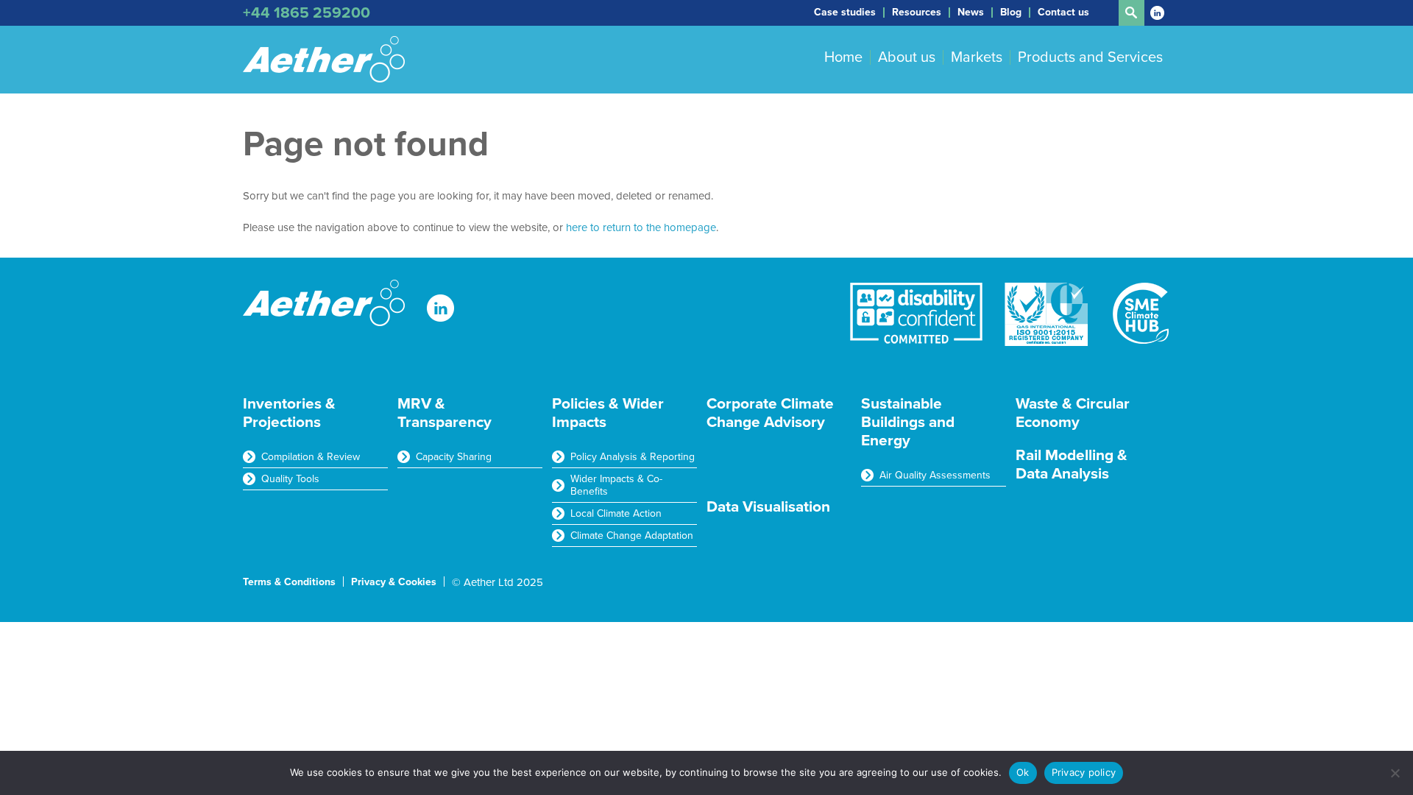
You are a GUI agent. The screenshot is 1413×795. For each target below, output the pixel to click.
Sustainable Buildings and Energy (908, 422)
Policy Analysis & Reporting (632, 457)
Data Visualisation (768, 507)
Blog (1010, 12)
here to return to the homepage (641, 227)
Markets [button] (976, 57)
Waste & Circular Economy (1073, 413)
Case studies (845, 12)
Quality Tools (290, 479)
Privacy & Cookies (393, 582)
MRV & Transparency (444, 413)
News (970, 12)
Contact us (1063, 12)
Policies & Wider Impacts (608, 413)
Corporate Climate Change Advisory (770, 413)
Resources (916, 12)
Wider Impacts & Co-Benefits (616, 485)
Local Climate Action (616, 513)
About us (906, 57)
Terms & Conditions (289, 582)
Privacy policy (1084, 772)
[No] (1394, 773)
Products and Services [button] (1090, 57)
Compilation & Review (310, 457)
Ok (1023, 772)
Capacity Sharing (454, 457)
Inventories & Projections (289, 413)
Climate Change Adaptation (631, 535)
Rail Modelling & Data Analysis (1071, 464)
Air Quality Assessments (935, 475)
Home (843, 57)
